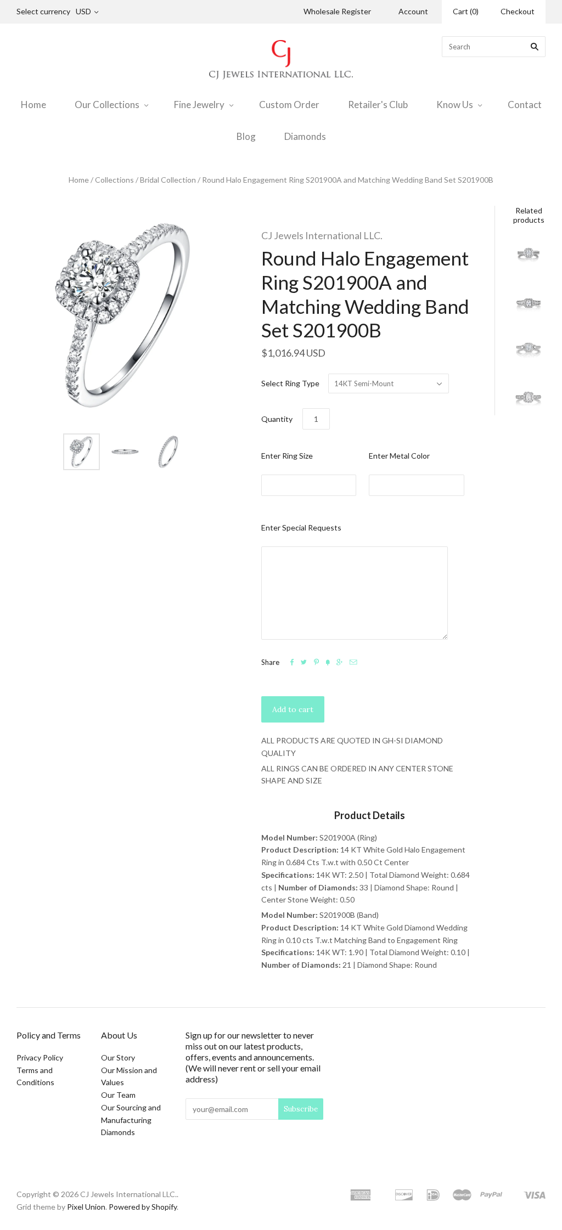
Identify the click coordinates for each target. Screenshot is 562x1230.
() (466, 11)
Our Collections (107, 104)
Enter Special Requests (301, 527)
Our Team (118, 1094)
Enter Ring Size (287, 455)
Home (33, 104)
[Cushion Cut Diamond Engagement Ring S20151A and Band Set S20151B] (529, 398)
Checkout (518, 11)
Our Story (118, 1057)
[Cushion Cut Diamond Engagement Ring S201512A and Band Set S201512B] (529, 303)
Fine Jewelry (199, 104)
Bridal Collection (168, 179)
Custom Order (289, 104)
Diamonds (305, 136)
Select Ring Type (290, 383)
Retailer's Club (378, 104)
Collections (114, 179)
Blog (246, 136)
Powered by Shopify (143, 1206)
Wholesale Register (337, 11)
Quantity (277, 419)
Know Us (454, 104)
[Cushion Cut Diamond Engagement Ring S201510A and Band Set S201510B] (529, 256)
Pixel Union (86, 1206)
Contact (525, 104)
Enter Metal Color (399, 455)
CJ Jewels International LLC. (322, 235)
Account (413, 11)
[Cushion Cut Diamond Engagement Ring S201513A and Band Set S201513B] (529, 351)
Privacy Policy (39, 1057)
